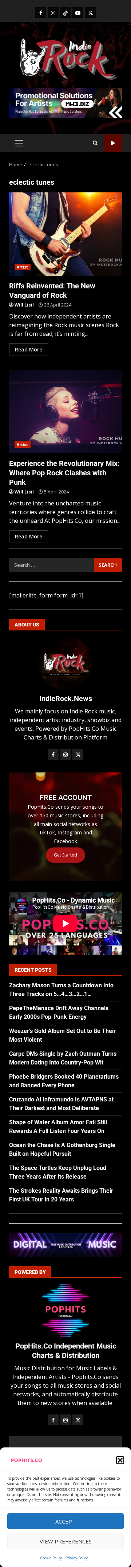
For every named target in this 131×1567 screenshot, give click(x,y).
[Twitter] (90, 12)
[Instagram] (53, 12)
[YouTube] (77, 12)
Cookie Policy (51, 1557)
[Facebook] (40, 12)
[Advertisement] (65, 102)
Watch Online (113, 143)
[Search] (95, 143)
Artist (22, 267)
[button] (120, 1460)
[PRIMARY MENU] (18, 143)
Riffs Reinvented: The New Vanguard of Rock (65, 234)
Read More (28, 349)
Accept (65, 1521)
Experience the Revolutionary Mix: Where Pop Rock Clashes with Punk (65, 411)
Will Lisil (24, 305)
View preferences (66, 1541)
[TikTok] (65, 12)
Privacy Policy (77, 1557)
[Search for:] (51, 565)
